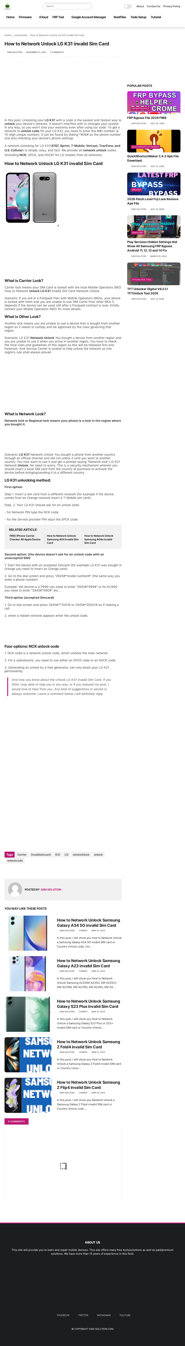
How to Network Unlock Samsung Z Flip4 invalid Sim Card (88, 1085)
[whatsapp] (22, 870)
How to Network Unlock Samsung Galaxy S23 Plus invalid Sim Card (88, 1004)
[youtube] (178, 24)
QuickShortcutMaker (145, 147)
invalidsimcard (41, 854)
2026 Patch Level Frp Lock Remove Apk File (152, 201)
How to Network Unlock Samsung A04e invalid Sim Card (98, 539)
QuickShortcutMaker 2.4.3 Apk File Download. (153, 158)
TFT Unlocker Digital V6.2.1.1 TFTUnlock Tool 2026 (147, 291)
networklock (81, 854)
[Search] (89, 6)
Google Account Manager (88, 17)
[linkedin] (36, 870)
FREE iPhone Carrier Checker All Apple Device (25, 537)
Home (10, 17)
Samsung (137, 232)
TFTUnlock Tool (142, 279)
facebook (63, 1315)
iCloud (43, 17)
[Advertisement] (63, 89)
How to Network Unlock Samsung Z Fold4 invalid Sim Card (88, 1044)
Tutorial (156, 17)
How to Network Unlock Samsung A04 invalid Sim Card (63, 539)
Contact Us (153, 6)
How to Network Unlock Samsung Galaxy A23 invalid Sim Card (88, 963)
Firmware (25, 17)
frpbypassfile (140, 108)
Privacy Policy (171, 6)
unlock (98, 854)
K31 (57, 854)
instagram (104, 1315)
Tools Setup (138, 17)
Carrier (22, 854)
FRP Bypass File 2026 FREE (147, 118)
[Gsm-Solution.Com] (7, 8)
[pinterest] (29, 870)
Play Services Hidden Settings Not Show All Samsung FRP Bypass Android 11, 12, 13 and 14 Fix (152, 246)
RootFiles (120, 17)
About (140, 6)
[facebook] (161, 24)
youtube (125, 1315)
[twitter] (167, 24)
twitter (83, 1315)
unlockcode (20, 35)
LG (66, 854)
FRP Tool (58, 17)
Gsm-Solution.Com (101, 1328)
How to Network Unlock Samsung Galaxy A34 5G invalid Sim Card (88, 923)
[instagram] (173, 24)
